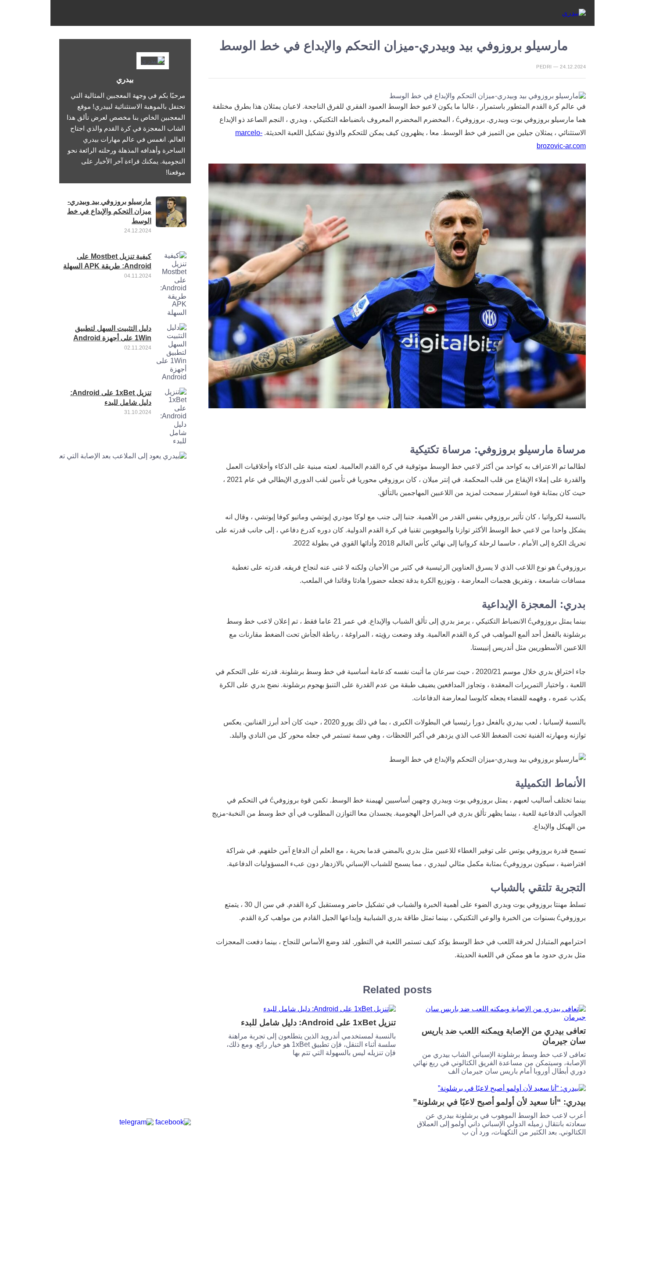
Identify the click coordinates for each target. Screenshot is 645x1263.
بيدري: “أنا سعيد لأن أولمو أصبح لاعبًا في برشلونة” (499, 1101)
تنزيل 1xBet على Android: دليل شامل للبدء (318, 1022)
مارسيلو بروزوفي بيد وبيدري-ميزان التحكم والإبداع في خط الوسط (109, 211)
